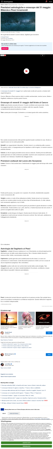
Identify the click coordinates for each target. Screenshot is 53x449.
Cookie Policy (11, 439)
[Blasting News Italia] (8, 1)
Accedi (50, 1)
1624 (29, 424)
